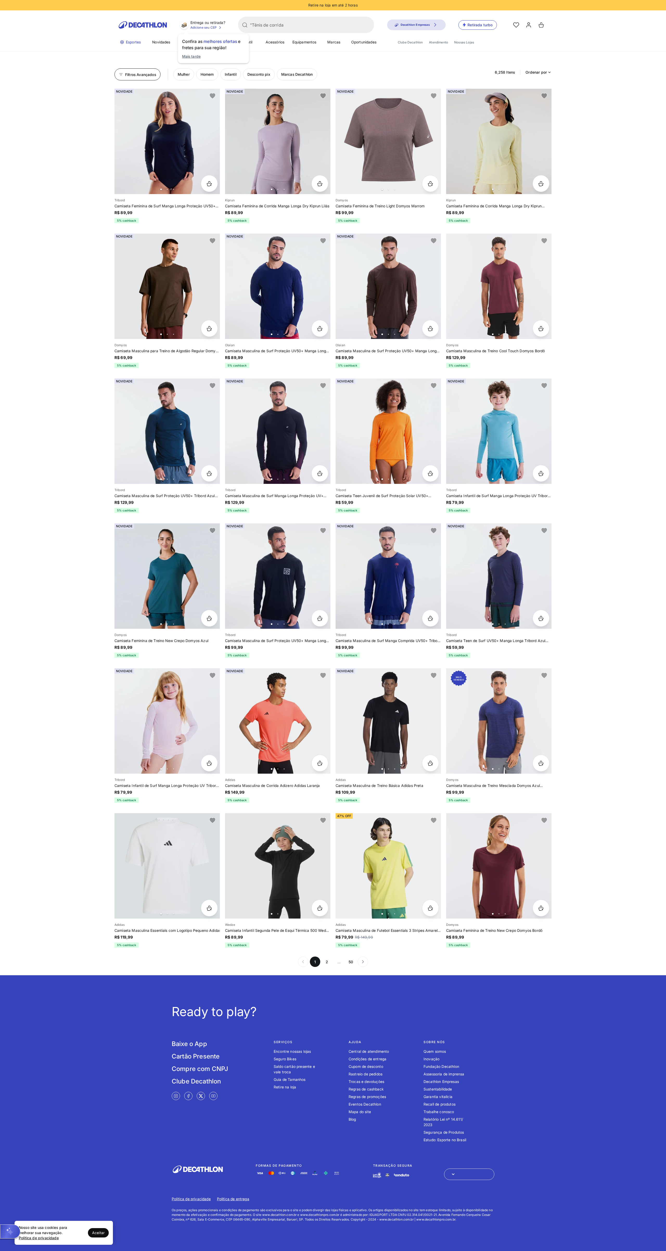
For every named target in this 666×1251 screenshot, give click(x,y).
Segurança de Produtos (444, 1132)
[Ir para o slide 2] (167, 189)
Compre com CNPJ (200, 1069)
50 (351, 962)
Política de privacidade (191, 1199)
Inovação (431, 1059)
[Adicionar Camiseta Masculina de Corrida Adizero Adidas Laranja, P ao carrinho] (319, 763)
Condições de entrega (367, 1059)
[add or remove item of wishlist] (212, 96)
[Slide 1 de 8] (167, 141)
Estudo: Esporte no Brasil (445, 1140)
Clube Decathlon (410, 42)
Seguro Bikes (285, 1059)
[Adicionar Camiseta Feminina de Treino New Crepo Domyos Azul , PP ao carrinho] (209, 618)
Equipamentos (304, 42)
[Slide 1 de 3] (388, 721)
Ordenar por (536, 72)
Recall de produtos (440, 1104)
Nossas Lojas (464, 42)
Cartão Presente (196, 1056)
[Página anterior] (303, 962)
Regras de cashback (366, 1089)
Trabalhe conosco (439, 1111)
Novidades (161, 42)
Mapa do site (360, 1111)
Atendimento (438, 42)
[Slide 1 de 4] (388, 141)
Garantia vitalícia (438, 1096)
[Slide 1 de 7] (277, 141)
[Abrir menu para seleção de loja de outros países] (469, 1174)
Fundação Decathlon (441, 1066)
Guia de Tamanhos (290, 1079)
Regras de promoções (367, 1096)
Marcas (333, 42)
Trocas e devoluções (366, 1081)
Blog (352, 1119)
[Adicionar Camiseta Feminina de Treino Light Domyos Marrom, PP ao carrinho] (430, 183)
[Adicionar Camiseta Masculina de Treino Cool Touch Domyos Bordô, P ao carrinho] (541, 328)
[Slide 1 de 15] (277, 866)
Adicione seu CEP (203, 27)
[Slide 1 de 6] (277, 286)
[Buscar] (245, 25)
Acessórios (275, 42)
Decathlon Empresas (441, 1081)
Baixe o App (189, 1044)
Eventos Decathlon (365, 1104)
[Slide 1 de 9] (167, 576)
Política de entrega (233, 1199)
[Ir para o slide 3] (173, 189)
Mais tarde (191, 56)
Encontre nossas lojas (292, 1051)
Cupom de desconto (366, 1066)
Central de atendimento (369, 1051)
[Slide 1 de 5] (167, 286)
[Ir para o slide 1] (161, 189)
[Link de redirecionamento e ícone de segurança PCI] (387, 1175)
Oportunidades (363, 42)
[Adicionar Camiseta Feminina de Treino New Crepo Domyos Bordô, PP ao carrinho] (541, 908)
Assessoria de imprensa (444, 1074)
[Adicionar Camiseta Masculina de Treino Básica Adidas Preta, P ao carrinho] (430, 763)
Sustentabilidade (438, 1089)
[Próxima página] (363, 962)
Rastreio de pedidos (365, 1074)
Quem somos (435, 1051)
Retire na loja (285, 1087)
